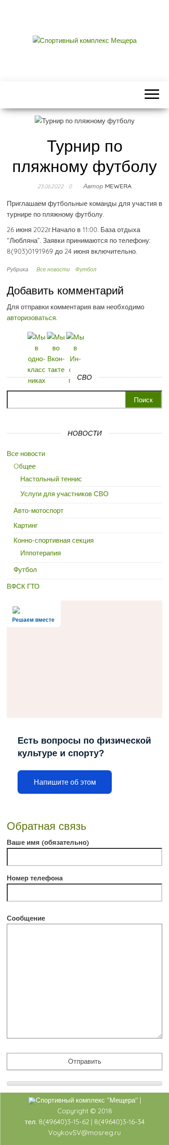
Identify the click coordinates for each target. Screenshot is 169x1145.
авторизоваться (31, 317)
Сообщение (26, 918)
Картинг (25, 525)
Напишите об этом (65, 782)
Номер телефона (35, 878)
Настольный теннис (51, 479)
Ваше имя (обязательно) (48, 842)
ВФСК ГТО (23, 586)
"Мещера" (122, 1100)
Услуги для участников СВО (64, 493)
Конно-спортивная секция (54, 540)
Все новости (53, 269)
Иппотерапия (40, 553)
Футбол (85, 269)
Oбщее (25, 466)
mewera (118, 186)
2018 (105, 1111)
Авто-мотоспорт (39, 510)
